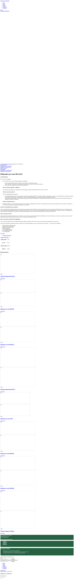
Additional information (7, 235)
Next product (2, 169)
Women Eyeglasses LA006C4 (7, 531)
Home (1, 164)
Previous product (3, 165)
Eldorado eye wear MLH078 (7, 453)
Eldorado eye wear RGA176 (5, 171)
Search (13, 561)
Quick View (2, 278)
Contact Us (5, 542)
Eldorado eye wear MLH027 (7, 344)
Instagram (5, 544)
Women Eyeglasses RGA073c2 (7, 276)
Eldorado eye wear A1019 (6, 418)
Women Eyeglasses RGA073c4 (7, 389)
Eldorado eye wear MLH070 (7, 309)
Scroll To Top (2, 570)
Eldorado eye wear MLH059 (7, 488)
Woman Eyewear (9, 164)
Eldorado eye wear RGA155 (5, 167)
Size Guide (2, 233)
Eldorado (4, 164)
